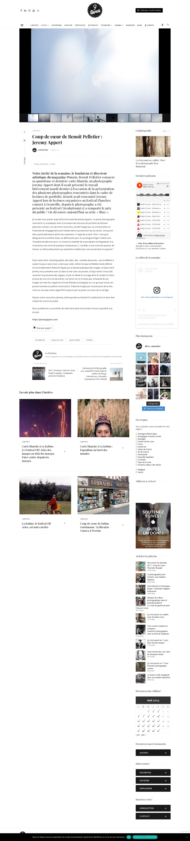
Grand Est (142, 446)
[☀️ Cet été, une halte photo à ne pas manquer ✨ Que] (165, 358)
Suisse (140, 472)
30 (153, 731)
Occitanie (142, 459)
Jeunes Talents (74, 340)
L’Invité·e (34, 25)
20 (138, 726)
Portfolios (80, 25)
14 (143, 721)
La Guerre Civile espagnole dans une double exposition (158, 676)
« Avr (138, 735)
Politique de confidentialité (145, 837)
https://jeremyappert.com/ (45, 319)
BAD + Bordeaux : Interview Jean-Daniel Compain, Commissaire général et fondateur (62, 373)
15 (148, 721)
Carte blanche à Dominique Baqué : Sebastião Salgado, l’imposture (158, 588)
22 (148, 726)
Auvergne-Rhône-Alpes (147, 434)
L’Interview (56, 25)
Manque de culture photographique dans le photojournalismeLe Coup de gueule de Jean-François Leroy (153, 602)
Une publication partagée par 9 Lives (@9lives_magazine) (161, 324)
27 (138, 731)
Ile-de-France (143, 452)
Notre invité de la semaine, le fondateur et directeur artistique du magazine (69, 175)
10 (158, 717)
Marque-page (44, 328)
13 (138, 721)
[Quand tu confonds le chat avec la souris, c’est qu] (153, 358)
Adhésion (130, 25)
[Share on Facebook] (24, 132)
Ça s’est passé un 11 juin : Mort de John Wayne (158, 641)
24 (158, 726)
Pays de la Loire (144, 462)
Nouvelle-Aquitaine (146, 457)
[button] (168, 31)
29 (148, 731)
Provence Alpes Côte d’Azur (149, 465)
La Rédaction (43, 150)
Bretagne (142, 439)
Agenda (118, 25)
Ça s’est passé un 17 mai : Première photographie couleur (158, 666)
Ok (129, 837)
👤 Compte (149, 25)
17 (158, 721)
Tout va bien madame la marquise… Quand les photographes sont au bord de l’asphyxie (158, 630)
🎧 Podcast (93, 25)
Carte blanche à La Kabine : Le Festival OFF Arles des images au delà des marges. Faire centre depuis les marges (38, 454)
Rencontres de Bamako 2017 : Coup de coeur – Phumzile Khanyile (157, 565)
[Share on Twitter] (24, 141)
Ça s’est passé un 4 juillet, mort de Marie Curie (158, 615)
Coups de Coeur (57, 340)
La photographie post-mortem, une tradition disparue (156, 577)
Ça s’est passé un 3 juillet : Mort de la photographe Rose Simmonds (150, 163)
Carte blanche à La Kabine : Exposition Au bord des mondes (96, 450)
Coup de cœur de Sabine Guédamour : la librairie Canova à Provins (94, 527)
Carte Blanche (40, 340)
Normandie (142, 454)
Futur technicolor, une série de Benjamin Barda (158, 653)
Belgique (141, 469)
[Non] (186, 837)
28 (143, 731)
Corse (140, 444)
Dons (139, 25)
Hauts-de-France (145, 449)
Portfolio (89, 340)
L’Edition (68, 25)
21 (143, 726)
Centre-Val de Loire (146, 441)
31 (158, 731)
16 (153, 721)
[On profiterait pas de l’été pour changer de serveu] (141, 358)
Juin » (143, 735)
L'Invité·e (36, 131)
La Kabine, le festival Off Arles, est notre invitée (36, 525)
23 (153, 726)
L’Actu (44, 25)
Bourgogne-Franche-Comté (149, 436)
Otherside (105, 25)
